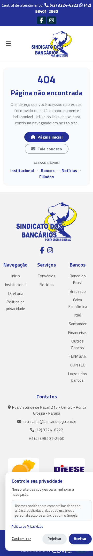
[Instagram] (51, 20)
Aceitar (80, 539)
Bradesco (77, 291)
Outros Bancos (77, 344)
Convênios (47, 276)
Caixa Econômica (77, 303)
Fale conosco (49, 149)
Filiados (46, 177)
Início (15, 276)
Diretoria (15, 293)
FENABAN (77, 356)
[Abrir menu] (8, 44)
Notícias (69, 170)
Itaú (77, 315)
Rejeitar (54, 539)
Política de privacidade (15, 305)
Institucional (22, 170)
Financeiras (77, 332)
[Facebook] (41, 20)
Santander (78, 324)
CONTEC (77, 365)
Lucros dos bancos (77, 377)
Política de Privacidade (27, 526)
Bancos (48, 170)
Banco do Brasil (77, 279)
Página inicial (49, 137)
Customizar (21, 539)
